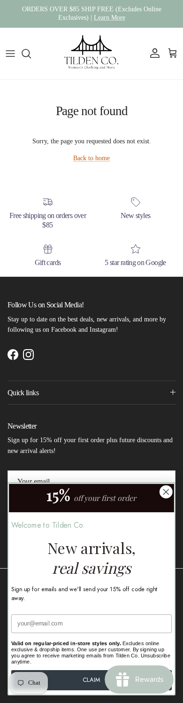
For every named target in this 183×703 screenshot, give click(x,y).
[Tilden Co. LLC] (91, 53)
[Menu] (10, 53)
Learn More (109, 17)
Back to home (91, 158)
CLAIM (91, 680)
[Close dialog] (166, 492)
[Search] (31, 53)
